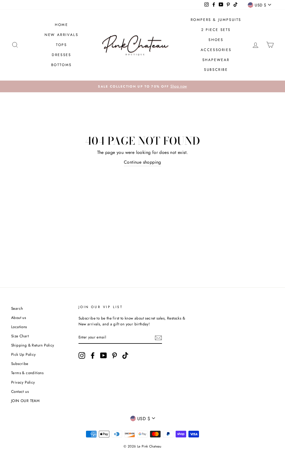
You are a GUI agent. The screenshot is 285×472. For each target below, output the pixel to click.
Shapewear (216, 59)
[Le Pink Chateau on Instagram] (81, 355)
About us (18, 317)
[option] (142, 86)
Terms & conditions (27, 373)
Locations (19, 327)
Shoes (215, 39)
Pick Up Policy (23, 354)
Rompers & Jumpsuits (216, 19)
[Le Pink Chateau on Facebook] (92, 355)
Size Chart (20, 336)
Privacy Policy (23, 382)
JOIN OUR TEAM (25, 400)
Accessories (216, 49)
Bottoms (61, 64)
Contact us (20, 391)
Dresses (61, 54)
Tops (61, 44)
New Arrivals (61, 34)
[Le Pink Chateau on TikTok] (125, 355)
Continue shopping (142, 162)
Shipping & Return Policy (32, 345)
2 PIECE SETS (216, 29)
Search (17, 308)
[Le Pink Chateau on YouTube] (103, 355)
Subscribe (216, 69)
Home (61, 24)
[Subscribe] (158, 337)
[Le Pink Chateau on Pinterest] (114, 355)
